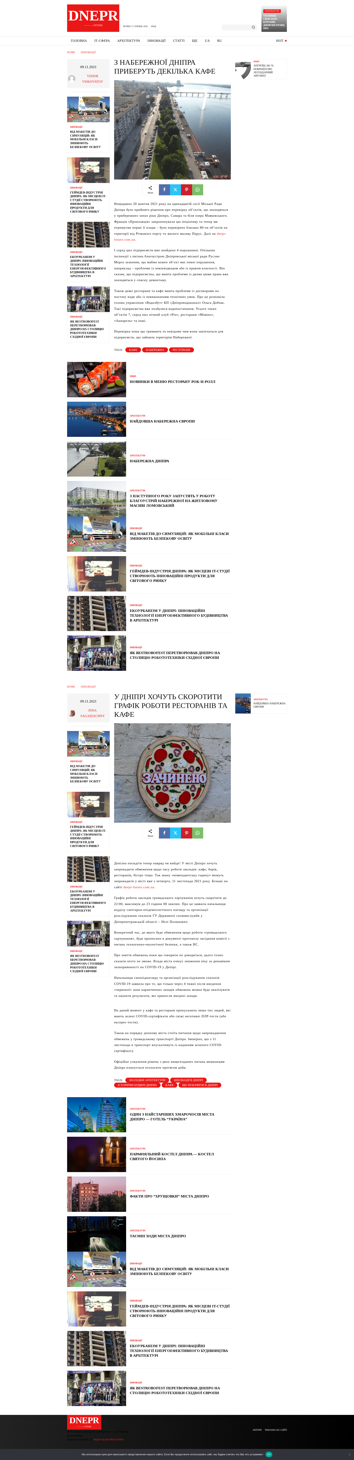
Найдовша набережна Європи (162, 421)
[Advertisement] (263, 109)
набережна (155, 349)
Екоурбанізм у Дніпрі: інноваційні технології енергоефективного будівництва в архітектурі (179, 615)
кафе (133, 349)
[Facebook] (164, 189)
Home (71, 52)
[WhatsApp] (197, 189)
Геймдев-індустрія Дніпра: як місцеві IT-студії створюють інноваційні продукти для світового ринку (180, 576)
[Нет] (349, 1454)
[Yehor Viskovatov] (72, 78)
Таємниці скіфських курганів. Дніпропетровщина (273, 22)
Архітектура (272, 11)
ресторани (181, 349)
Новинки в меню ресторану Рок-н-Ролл (172, 382)
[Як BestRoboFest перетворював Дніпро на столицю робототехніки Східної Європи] (88, 299)
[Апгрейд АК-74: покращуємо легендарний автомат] (243, 69)
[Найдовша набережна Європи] (96, 419)
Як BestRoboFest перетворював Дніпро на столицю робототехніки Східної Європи (87, 329)
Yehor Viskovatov (92, 78)
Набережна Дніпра (150, 461)
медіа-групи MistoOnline (108, 1439)
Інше (133, 376)
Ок (269, 1454)
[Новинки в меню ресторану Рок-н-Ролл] (96, 379)
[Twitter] (175, 189)
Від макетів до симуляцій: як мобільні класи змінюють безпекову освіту (85, 139)
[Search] (253, 27)
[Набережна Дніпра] (96, 459)
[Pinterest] (186, 189)
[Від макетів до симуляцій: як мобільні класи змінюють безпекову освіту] (88, 109)
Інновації (88, 52)
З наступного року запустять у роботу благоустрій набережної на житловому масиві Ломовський (174, 501)
